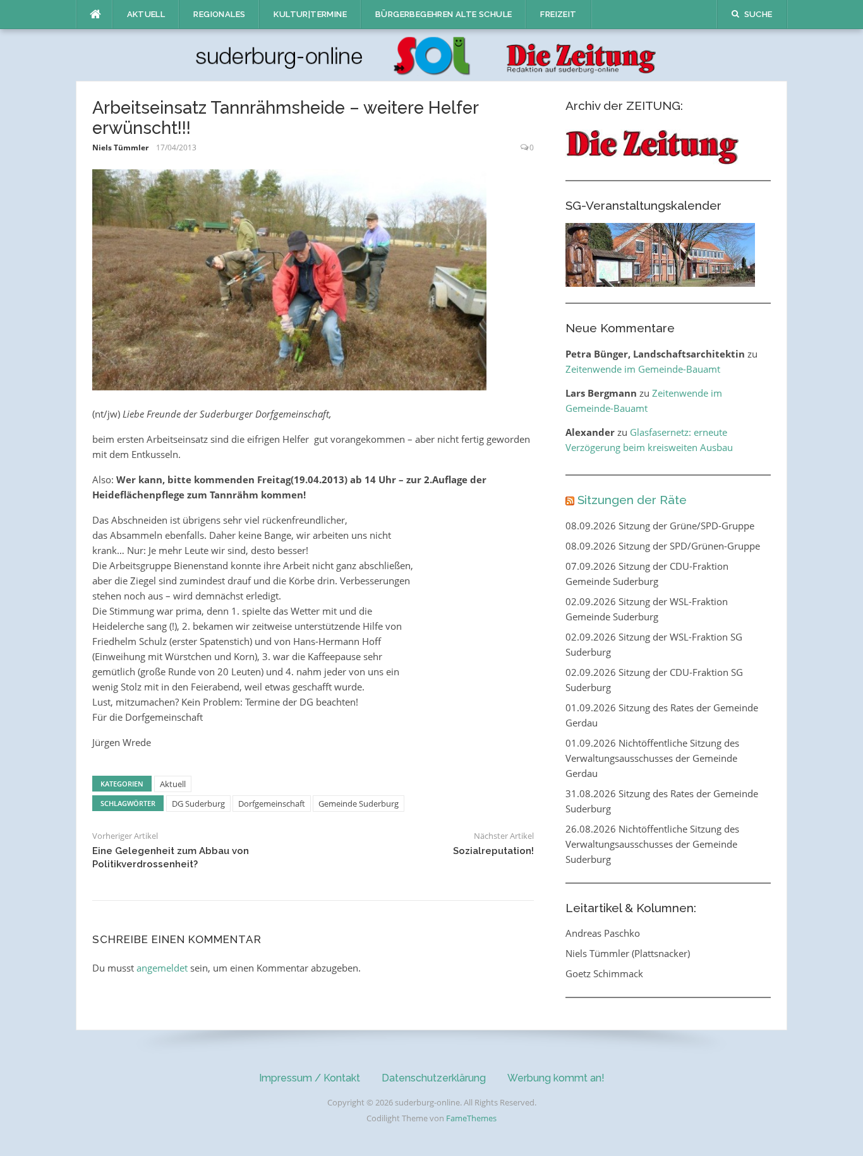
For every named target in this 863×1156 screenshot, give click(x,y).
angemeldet (162, 967)
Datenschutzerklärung (434, 1078)
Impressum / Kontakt (309, 1078)
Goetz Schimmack (604, 973)
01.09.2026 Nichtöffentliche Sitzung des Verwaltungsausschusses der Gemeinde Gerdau (652, 758)
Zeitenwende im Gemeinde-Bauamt (642, 369)
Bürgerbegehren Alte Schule (443, 14)
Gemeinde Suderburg (358, 803)
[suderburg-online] (431, 54)
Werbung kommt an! (556, 1078)
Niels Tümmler (120, 147)
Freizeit (558, 14)
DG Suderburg (198, 803)
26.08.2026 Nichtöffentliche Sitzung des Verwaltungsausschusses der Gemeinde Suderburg (652, 843)
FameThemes (471, 1118)
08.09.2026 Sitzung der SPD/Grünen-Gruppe (662, 545)
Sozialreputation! (493, 851)
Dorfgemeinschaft (271, 803)
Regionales (219, 14)
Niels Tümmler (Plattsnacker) (627, 953)
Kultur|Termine (310, 14)
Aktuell (146, 14)
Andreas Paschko (602, 933)
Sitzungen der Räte (632, 500)
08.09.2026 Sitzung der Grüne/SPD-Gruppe (659, 525)
